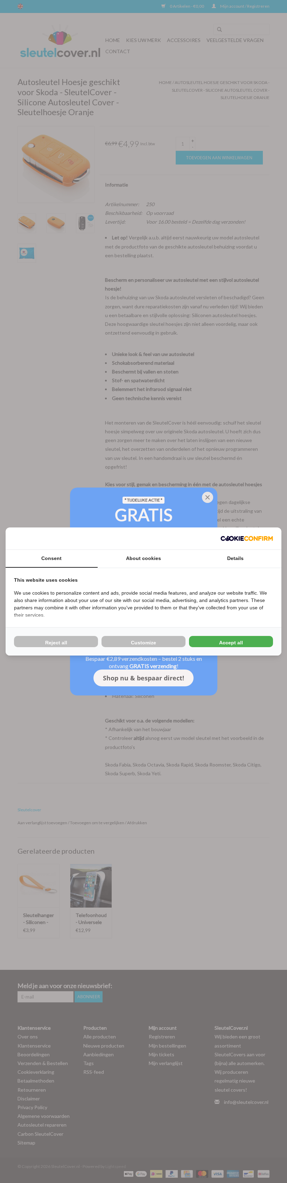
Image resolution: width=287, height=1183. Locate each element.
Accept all (231, 642)
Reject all (56, 642)
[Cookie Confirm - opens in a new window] (246, 538)
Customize (143, 642)
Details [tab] (235, 558)
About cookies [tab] (143, 558)
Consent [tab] (51, 558)
